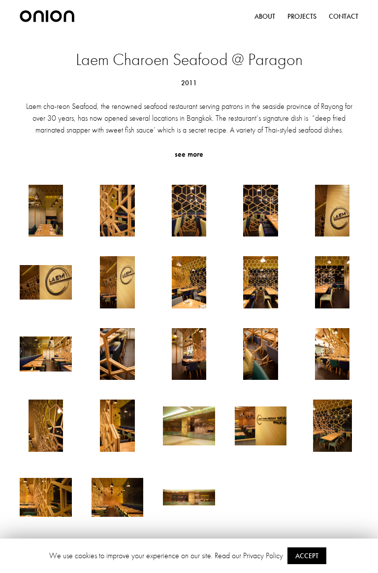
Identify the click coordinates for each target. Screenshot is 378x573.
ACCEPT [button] (306, 555)
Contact (343, 16)
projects (301, 16)
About (264, 16)
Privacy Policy (263, 555)
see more (189, 154)
